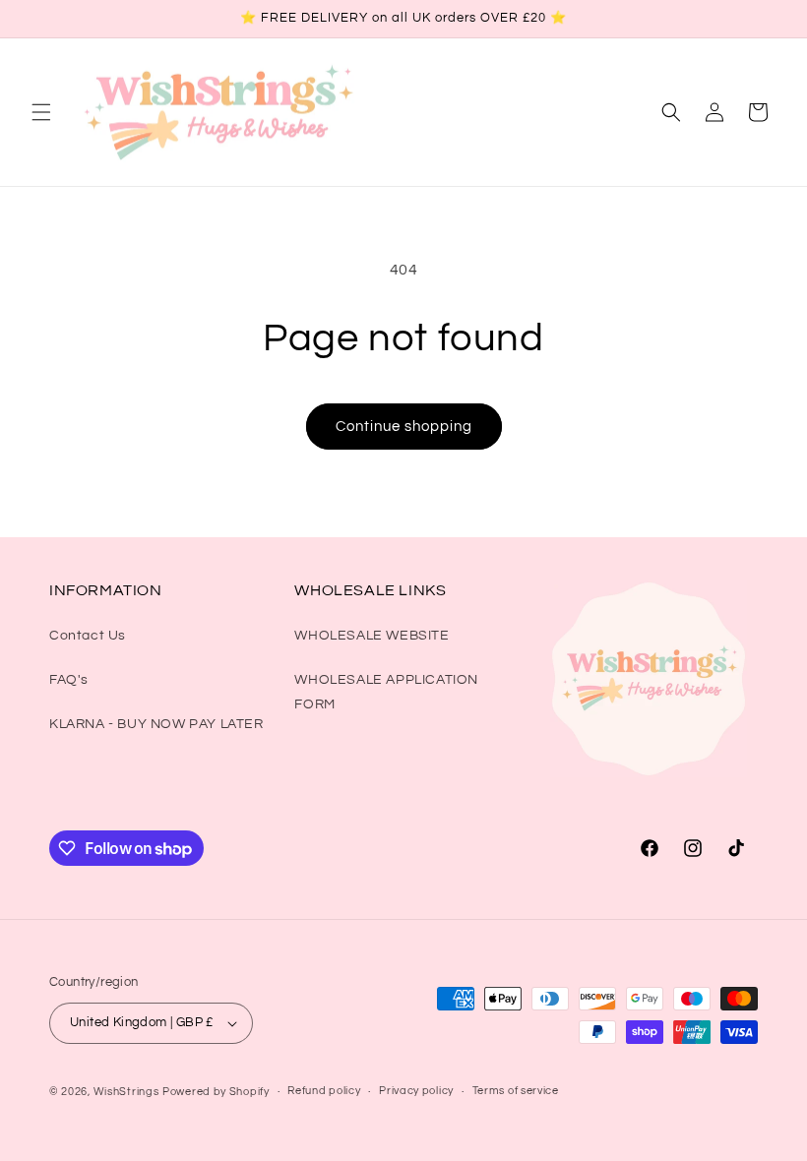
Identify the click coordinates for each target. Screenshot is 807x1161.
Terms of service (515, 1090)
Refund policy (323, 1090)
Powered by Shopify (216, 1091)
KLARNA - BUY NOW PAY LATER (156, 724)
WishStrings (126, 1091)
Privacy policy (416, 1090)
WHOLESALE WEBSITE (371, 635)
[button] (41, 112)
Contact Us (87, 635)
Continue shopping (404, 426)
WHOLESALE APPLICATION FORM (386, 692)
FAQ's (69, 680)
